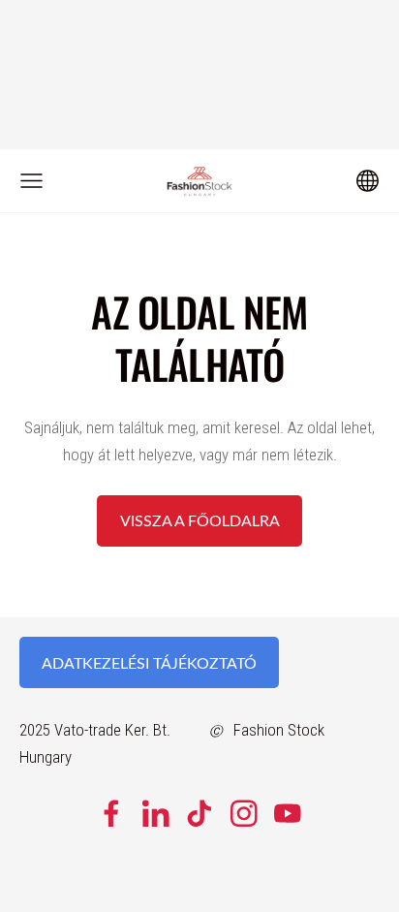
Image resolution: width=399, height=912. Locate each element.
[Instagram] (244, 814)
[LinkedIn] (156, 814)
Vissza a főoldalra (200, 520)
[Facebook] (111, 814)
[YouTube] (287, 814)
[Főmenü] (31, 180)
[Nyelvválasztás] (367, 180)
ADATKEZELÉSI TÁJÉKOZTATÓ (149, 663)
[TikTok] (199, 814)
